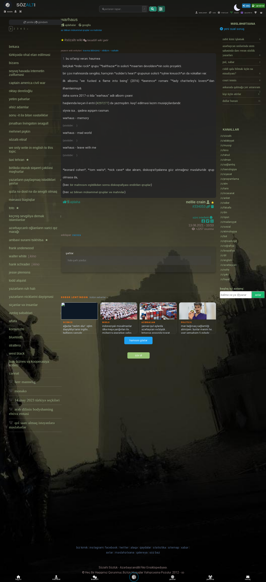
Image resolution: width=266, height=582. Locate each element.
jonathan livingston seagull (28, 123)
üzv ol (138, 355)
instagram (96, 547)
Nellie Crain (196, 202)
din (223, 212)
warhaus (69, 19)
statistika (159, 547)
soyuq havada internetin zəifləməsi (26, 72)
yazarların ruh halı (22, 288)
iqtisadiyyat (228, 241)
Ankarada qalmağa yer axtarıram (241, 88)
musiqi (226, 145)
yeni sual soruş (233, 29)
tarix (224, 188)
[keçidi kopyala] (212, 206)
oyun (224, 217)
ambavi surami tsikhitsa (28, 240)
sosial (225, 226)
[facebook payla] (204, 221)
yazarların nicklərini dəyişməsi (31, 296)
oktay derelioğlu (20, 91)
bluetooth (16, 337)
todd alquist (17, 280)
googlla (86, 25)
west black (17, 353)
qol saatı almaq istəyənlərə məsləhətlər (32, 425)
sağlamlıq (227, 164)
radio (236, 12)
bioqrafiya (227, 250)
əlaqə (134, 547)
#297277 (102, 103)
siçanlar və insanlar (23, 305)
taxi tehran (19, 160)
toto (14, 208)
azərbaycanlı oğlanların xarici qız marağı (33, 229)
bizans (14, 63)
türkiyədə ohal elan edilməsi (29, 55)
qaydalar (145, 547)
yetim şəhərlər (19, 99)
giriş (248, 6)
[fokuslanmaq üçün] (21, 11)
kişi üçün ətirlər (241, 94)
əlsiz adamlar (19, 107)
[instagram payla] (208, 221)
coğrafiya (227, 245)
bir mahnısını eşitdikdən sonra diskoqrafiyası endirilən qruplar (110, 184)
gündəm (43, 22)
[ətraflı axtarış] (161, 9)
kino (224, 150)
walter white (22, 256)
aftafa (13, 321)
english (226, 260)
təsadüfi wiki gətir (97, 40)
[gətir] (153, 8)
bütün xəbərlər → (99, 297)
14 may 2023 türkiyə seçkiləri (37, 400)
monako (20, 391)
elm (224, 183)
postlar (224, 12)
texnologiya (228, 169)
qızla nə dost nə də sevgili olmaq (33, 191)
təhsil (225, 155)
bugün (9, 11)
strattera (15, 345)
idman (225, 159)
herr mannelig (25, 382)
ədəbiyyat (227, 140)
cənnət (14, 373)
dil (223, 255)
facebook (111, 547)
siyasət (226, 174)
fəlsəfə (225, 207)
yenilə (30, 22)
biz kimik (82, 547)
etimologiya (228, 231)
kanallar (231, 129)
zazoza (76, 235)
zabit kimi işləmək (241, 39)
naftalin (114, 50)
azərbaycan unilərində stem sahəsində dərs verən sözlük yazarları (241, 50)
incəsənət (227, 193)
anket (225, 198)
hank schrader (24, 264)
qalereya (248, 12)
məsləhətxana (243, 23)
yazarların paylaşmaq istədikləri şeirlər (35, 181)
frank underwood (21, 248)
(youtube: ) (70, 125)
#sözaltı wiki (73, 40)
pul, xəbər (241, 62)
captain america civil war (27, 83)
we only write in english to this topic (31, 149)
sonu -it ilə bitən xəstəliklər (28, 115)
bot (223, 236)
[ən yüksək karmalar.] (261, 12)
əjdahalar (71, 25)
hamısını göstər (138, 340)
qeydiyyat (260, 6)
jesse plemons (19, 272)
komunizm (16, 329)
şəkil (224, 274)
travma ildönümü (91, 50)
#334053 (199, 206)
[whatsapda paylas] (212, 221)
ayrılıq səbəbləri (35, 313)
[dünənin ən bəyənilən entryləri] (256, 12)
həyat (225, 279)
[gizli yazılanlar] (16, 11)
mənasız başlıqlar (22, 199)
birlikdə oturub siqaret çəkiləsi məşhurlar (31, 169)
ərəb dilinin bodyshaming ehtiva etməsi (31, 411)
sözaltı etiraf (18, 139)
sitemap (173, 547)
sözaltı (226, 135)
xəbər (224, 202)
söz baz (154, 552)
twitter (124, 547)
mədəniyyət (228, 222)
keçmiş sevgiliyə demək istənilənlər (35, 218)
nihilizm (106, 50)
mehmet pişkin (19, 131)
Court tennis (241, 80)
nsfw (224, 269)
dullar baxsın (241, 100)
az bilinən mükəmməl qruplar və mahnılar (81, 30)
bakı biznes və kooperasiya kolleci (29, 363)
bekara (14, 46)
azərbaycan (228, 265)
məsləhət (202, 12)
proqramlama (229, 179)
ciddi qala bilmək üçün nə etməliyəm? (241, 71)
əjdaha (73, 202)
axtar (258, 294)
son (214, 12)
